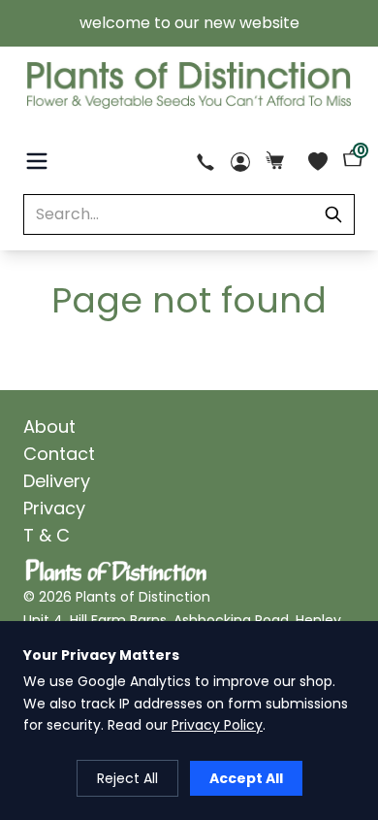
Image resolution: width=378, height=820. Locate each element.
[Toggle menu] (37, 161)
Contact (59, 454)
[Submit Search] (333, 214)
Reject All (127, 778)
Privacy (54, 508)
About (49, 426)
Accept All (246, 778)
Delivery (56, 481)
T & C (46, 535)
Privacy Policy (217, 725)
